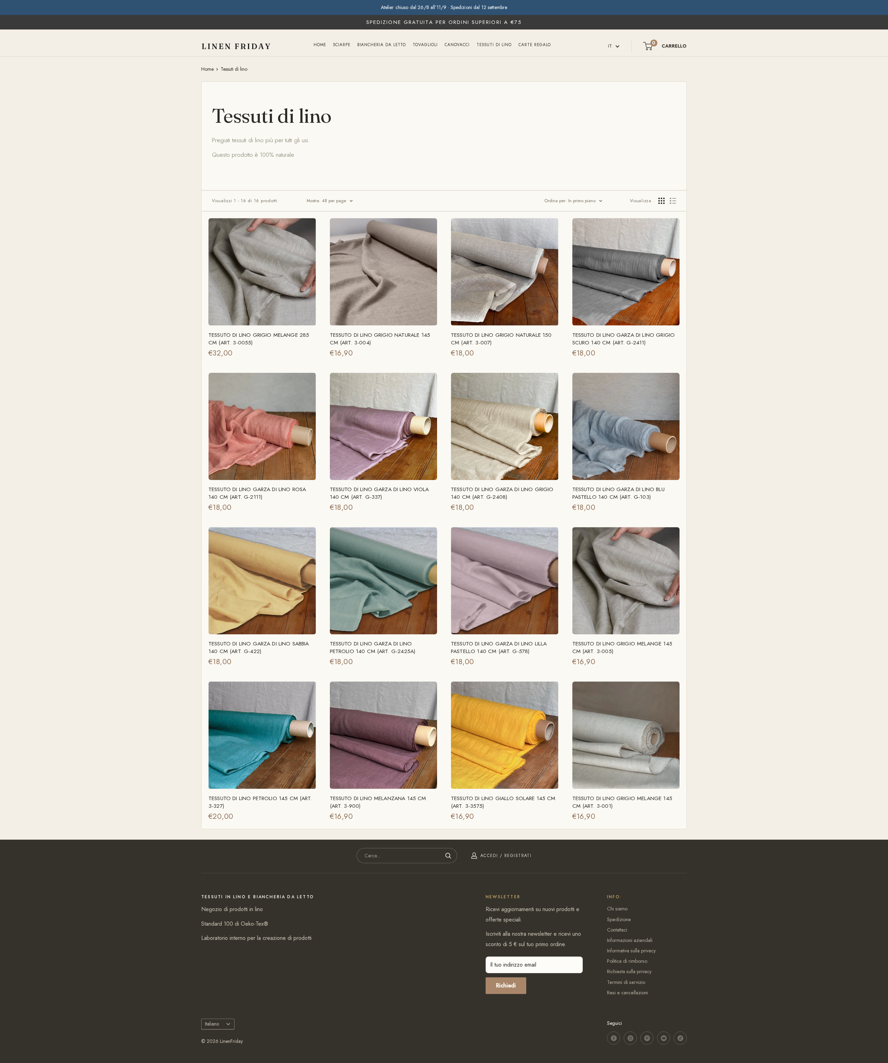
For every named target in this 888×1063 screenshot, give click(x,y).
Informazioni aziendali (629, 940)
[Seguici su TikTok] (680, 1038)
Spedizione (619, 919)
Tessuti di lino (494, 45)
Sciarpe (341, 45)
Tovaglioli (425, 45)
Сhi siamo (617, 908)
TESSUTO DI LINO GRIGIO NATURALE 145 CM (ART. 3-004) (380, 338)
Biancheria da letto (381, 45)
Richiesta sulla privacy (629, 971)
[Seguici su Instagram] (630, 1038)
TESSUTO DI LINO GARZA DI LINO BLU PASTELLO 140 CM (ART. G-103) (618, 493)
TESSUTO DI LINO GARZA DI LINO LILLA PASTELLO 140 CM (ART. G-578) (499, 647)
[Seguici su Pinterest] (647, 1038)
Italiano (212, 1023)
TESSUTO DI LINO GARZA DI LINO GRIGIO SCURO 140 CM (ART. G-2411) (623, 338)
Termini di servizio (626, 982)
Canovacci (457, 45)
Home (207, 69)
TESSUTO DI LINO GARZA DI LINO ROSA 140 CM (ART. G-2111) (257, 493)
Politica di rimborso (627, 961)
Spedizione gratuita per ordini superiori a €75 (444, 22)
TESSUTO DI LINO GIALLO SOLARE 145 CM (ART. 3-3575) (503, 802)
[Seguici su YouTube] (663, 1038)
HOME (320, 45)
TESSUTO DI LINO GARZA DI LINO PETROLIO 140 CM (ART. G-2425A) (373, 647)
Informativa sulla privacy (631, 950)
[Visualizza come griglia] (661, 201)
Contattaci (617, 929)
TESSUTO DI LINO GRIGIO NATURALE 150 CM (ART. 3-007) (501, 338)
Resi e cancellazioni (627, 992)
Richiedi (506, 985)
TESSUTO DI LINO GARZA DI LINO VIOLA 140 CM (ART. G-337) (379, 493)
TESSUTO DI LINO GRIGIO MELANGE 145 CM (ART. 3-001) (622, 802)
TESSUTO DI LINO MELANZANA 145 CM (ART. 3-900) (378, 802)
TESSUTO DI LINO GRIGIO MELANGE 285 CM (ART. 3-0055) (258, 338)
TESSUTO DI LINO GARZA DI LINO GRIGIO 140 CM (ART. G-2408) (502, 493)
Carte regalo (535, 45)
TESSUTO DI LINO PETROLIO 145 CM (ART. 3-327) (260, 802)
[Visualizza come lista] (673, 201)
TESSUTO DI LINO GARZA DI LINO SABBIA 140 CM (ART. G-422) (258, 647)
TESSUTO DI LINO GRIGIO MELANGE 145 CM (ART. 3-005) (622, 647)
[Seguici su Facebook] (613, 1038)
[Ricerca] (448, 855)
